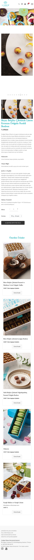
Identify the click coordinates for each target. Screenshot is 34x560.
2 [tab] (10, 94)
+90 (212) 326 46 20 (7, 544)
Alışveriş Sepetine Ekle (13, 222)
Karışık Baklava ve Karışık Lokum (13, 502)
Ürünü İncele (17, 292)
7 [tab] (20, 95)
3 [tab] (12, 94)
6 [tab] (18, 94)
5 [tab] (16, 94)
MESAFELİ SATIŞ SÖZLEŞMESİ (9, 536)
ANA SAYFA (4, 18)
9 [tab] (24, 94)
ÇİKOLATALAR (14, 18)
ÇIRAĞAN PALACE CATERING (8, 530)
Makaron (6, 449)
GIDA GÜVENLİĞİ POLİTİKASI (8, 534)
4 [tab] (14, 94)
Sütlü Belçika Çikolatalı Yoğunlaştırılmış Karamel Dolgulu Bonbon (15, 394)
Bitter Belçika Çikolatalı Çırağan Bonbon (15, 339)
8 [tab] (22, 94)
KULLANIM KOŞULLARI (7, 532)
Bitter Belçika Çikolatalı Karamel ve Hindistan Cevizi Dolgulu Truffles (14, 284)
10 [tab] (26, 94)
